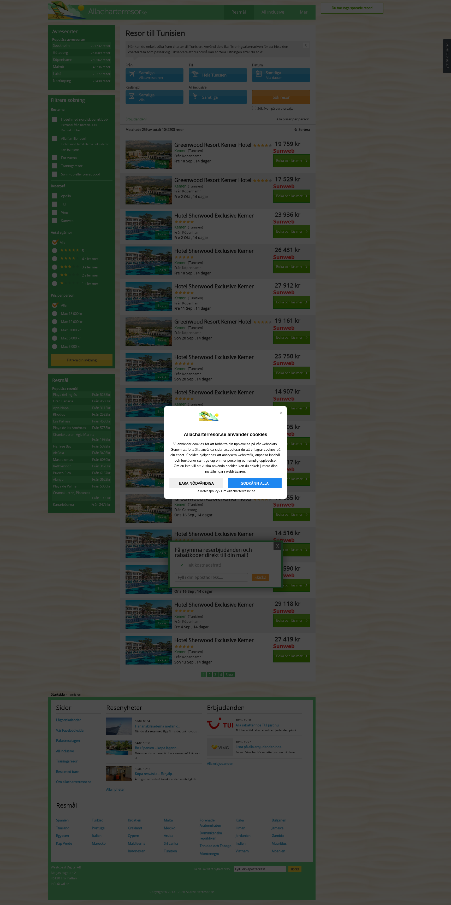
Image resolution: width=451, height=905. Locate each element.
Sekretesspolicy (207, 491)
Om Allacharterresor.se (238, 491)
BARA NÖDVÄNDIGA (196, 483)
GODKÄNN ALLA (255, 483)
